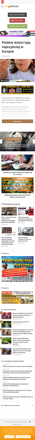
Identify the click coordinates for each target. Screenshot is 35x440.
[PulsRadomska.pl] (11, 6)
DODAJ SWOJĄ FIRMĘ (18, 26)
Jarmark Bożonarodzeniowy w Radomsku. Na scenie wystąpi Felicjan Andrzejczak (22, 350)
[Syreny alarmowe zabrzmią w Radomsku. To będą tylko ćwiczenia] (26, 211)
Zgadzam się (9, 436)
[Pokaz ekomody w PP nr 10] (6, 324)
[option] (17, 141)
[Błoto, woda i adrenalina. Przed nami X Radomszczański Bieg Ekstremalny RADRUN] (9, 211)
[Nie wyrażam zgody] (33, 433)
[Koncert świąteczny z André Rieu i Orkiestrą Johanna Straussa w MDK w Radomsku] (6, 315)
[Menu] (2, 7)
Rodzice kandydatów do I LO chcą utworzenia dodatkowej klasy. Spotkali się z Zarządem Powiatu (23, 331)
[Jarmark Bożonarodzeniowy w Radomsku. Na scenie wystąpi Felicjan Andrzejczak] (6, 351)
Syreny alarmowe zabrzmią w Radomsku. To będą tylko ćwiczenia (25, 218)
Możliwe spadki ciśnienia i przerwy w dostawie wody (24, 239)
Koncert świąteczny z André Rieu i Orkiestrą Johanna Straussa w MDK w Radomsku (23, 315)
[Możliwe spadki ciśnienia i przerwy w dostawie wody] (26, 231)
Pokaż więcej (17, 121)
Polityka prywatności (23, 436)
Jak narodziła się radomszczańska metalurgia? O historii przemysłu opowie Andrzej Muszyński (8, 241)
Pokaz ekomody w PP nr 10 (21, 322)
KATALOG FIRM (18, 20)
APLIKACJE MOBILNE (18, 15)
